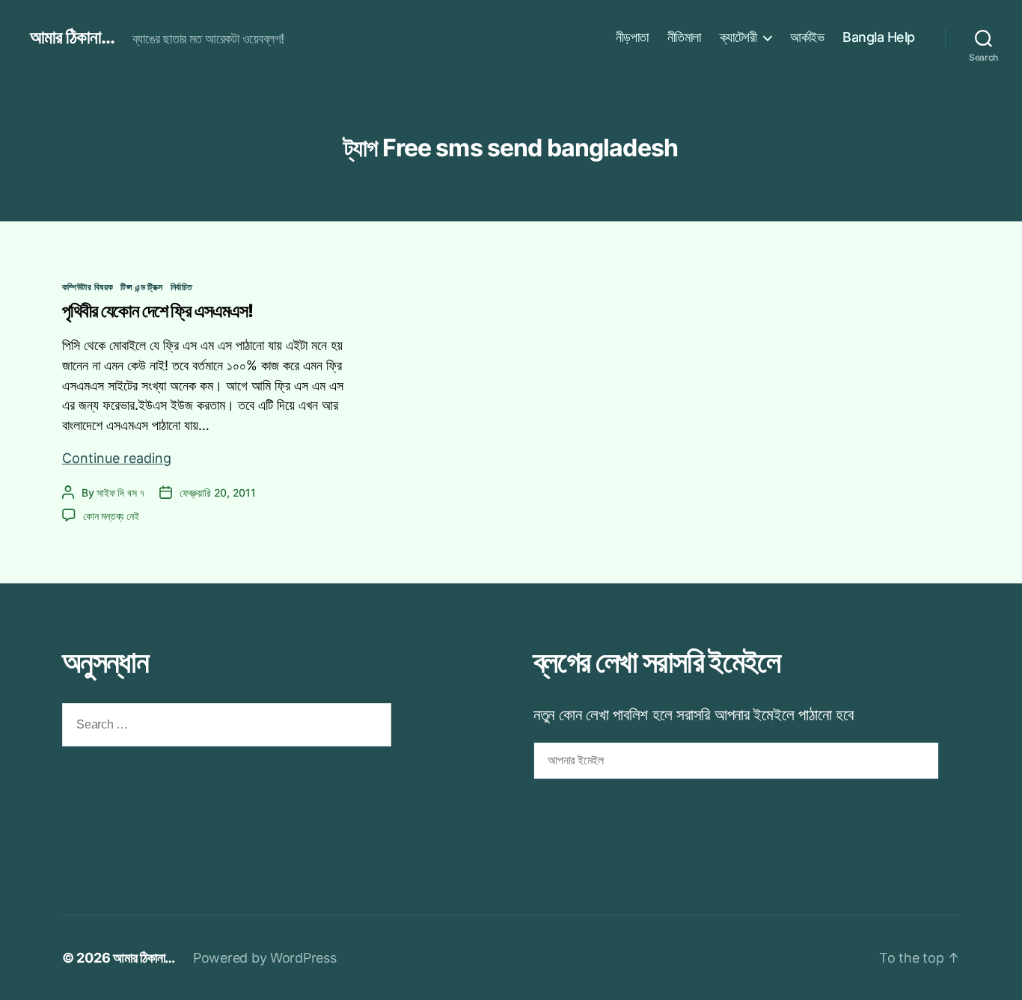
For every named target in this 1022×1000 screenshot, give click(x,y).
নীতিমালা (684, 37)
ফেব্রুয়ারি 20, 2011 (218, 492)
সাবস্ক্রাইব (573, 817)
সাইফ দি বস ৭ (120, 492)
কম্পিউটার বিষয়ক (87, 286)
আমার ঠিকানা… (144, 958)
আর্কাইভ (807, 37)
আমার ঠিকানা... (72, 37)
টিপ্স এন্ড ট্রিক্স (141, 286)
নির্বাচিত (182, 286)
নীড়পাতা (632, 37)
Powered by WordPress (265, 958)
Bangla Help (878, 37)
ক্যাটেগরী (738, 37)
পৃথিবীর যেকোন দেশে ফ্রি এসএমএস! (157, 311)
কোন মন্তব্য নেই (110, 515)
